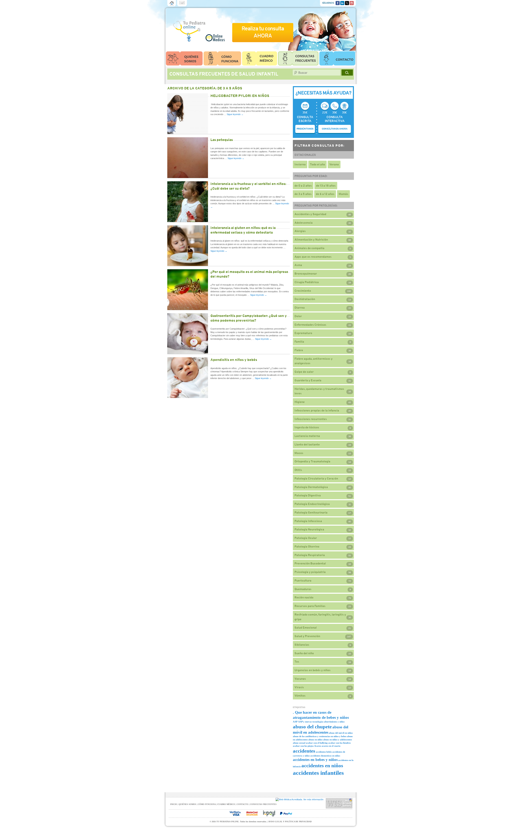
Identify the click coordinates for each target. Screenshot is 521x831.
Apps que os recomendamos (313, 256)
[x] (347, 2)
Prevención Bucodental (310, 563)
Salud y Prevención (307, 636)
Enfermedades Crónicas (310, 324)
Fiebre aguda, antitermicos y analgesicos (313, 361)
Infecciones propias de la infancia (316, 410)
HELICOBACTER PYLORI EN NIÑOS (239, 95)
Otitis (298, 470)
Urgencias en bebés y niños (312, 670)
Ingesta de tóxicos (306, 427)
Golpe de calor (304, 372)
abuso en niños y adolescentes (337, 740)
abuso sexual (299, 743)
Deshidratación (304, 299)
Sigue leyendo (235, 114)
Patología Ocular (305, 538)
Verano (334, 164)
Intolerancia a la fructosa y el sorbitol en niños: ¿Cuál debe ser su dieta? (248, 186)
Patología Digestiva (307, 495)
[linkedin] (342, 2)
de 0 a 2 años (303, 185)
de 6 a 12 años (325, 194)
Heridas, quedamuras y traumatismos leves (319, 391)
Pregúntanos (305, 128)
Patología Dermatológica (311, 487)
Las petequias (221, 139)
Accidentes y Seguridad (310, 214)
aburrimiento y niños (334, 722)
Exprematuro (303, 333)
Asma (298, 265)
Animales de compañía (309, 248)
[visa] (235, 813)
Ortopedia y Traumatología (312, 461)
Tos (296, 661)
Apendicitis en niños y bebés (233, 359)
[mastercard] (252, 813)
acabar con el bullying (317, 743)
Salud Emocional (305, 627)
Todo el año (317, 164)
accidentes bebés (324, 752)
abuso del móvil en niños (341, 733)
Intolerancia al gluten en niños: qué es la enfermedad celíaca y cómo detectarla (243, 230)
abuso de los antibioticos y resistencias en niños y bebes (319, 736)
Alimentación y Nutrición (311, 239)
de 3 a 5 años (303, 194)
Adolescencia (303, 222)
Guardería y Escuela (307, 380)
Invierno (300, 164)
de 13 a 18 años (326, 185)
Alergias (300, 231)
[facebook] (338, 2)
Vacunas (300, 678)
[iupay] (269, 813)
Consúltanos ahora (334, 128)
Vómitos (299, 695)
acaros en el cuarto (331, 746)
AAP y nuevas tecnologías (310, 722)
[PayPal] (286, 813)
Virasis (299, 687)
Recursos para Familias (309, 606)
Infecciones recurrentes (310, 419)
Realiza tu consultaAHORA (263, 32)
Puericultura (302, 580)
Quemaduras (302, 589)
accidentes (304, 751)
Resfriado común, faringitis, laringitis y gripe (320, 617)
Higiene (299, 402)
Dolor (298, 316)
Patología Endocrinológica (312, 504)
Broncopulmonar (305, 273)
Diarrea (299, 307)
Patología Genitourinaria (310, 512)
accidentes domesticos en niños (325, 756)
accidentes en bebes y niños (315, 759)
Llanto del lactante (307, 444)
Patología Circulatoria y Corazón (316, 478)
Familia (299, 341)
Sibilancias (301, 644)
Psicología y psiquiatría (310, 572)
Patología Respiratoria (309, 555)
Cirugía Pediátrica (306, 282)
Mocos (298, 453)
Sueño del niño (304, 653)
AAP (295, 722)
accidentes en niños (322, 765)
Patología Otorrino (306, 546)
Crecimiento (302, 290)
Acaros (317, 746)
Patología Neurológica (309, 529)
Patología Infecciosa (308, 521)
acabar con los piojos (303, 746)
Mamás (343, 194)
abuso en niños (315, 740)
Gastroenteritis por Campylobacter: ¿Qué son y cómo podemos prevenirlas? (248, 318)
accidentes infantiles (318, 772)
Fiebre (298, 350)
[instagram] (352, 2)
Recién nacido (303, 597)
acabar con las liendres (339, 743)
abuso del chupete (312, 726)
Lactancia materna (307, 436)
